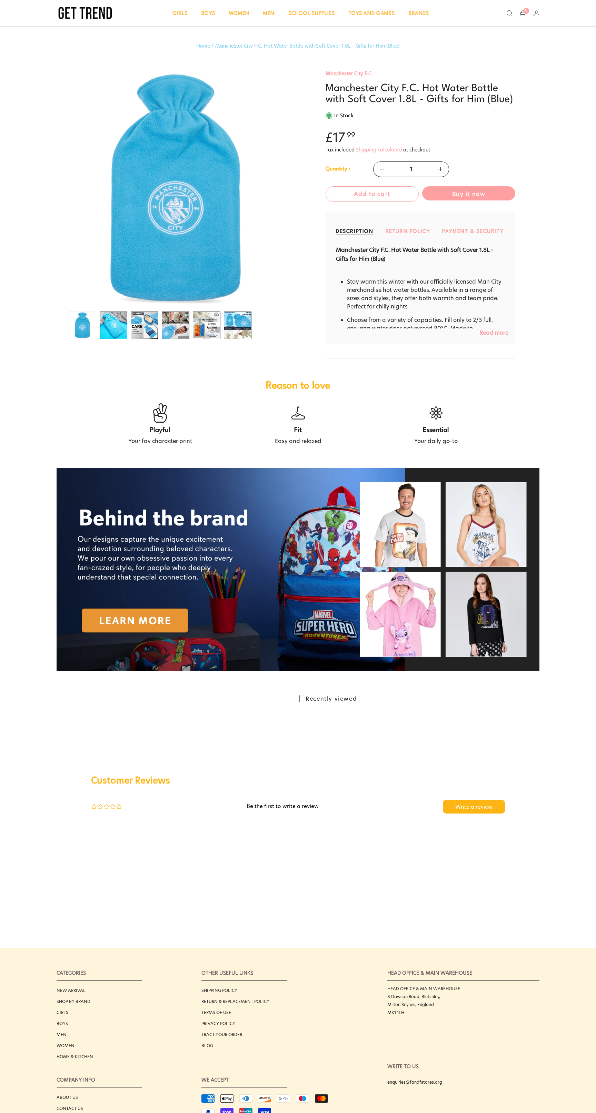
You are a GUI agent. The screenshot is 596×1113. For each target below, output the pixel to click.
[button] (180, 13)
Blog (207, 1045)
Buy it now (469, 194)
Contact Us (70, 1108)
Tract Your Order (221, 1034)
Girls (62, 1012)
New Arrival (71, 990)
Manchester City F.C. (349, 73)
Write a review (474, 806)
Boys (62, 1023)
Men (62, 1034)
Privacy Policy (218, 1023)
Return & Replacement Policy (235, 1001)
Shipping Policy (219, 990)
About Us (67, 1097)
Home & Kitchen (75, 1057)
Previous (56, 189)
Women (65, 1045)
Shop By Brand (73, 1001)
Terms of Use (216, 1012)
